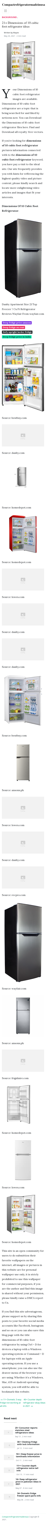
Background (9, 17)
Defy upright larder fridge (17, 332)
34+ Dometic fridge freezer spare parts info (29, 1494)
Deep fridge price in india (17, 336)
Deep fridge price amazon (17, 322)
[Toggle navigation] (5, 10)
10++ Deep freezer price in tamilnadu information (29, 1455)
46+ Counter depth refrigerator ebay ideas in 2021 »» (34, 1402)
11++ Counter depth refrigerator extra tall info (27, 1468)
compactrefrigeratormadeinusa (15, 1517)
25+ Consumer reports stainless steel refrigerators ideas (26, 1430)
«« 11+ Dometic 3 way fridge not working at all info (10, 1402)
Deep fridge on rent (13, 327)
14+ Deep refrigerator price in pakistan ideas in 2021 (28, 1481)
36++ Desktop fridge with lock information (28, 1443)
